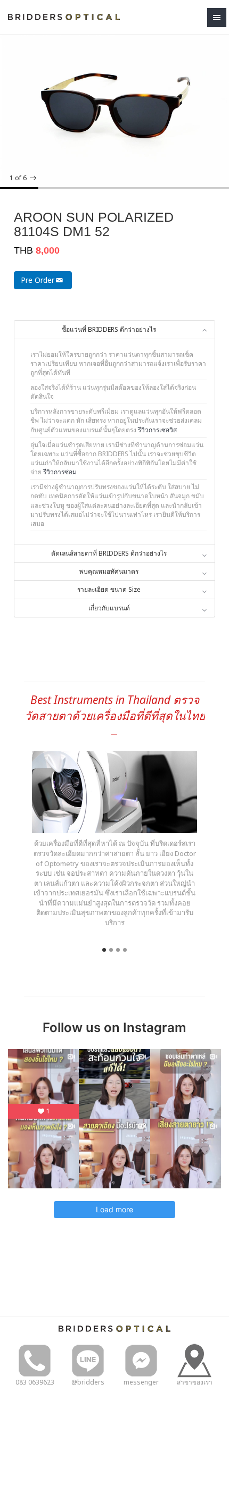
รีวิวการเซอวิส (157, 429)
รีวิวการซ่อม (60, 471)
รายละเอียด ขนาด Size (109, 589)
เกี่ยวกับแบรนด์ (109, 608)
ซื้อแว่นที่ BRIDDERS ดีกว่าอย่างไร (109, 329)
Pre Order (37, 280)
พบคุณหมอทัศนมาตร (108, 571)
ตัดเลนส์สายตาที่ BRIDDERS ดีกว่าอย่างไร (109, 553)
